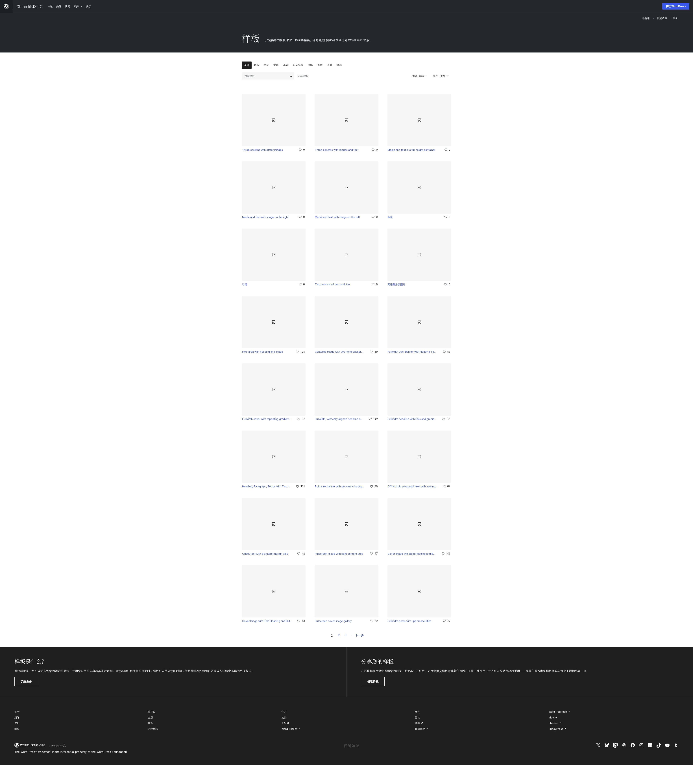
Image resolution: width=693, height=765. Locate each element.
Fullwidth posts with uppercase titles (409, 620)
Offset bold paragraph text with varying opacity (412, 486)
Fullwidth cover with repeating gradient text (267, 418)
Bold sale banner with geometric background (340, 486)
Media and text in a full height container (411, 149)
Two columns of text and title (332, 284)
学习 (284, 711)
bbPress (555, 723)
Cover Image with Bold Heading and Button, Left (412, 553)
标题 (390, 217)
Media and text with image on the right (265, 217)
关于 (16, 711)
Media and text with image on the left (337, 217)
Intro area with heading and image (262, 351)
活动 (417, 717)
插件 (150, 723)
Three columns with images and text (336, 149)
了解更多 (27, 682)
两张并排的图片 (396, 284)
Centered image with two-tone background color (340, 351)
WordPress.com (559, 711)
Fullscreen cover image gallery (333, 620)
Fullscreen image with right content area (339, 553)
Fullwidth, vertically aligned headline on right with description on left (339, 418)
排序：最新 (439, 75)
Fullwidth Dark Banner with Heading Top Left (412, 351)
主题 (150, 717)
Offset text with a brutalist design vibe (265, 553)
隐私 (16, 728)
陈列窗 (152, 711)
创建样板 (373, 681)
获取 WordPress (676, 6)
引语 (244, 284)
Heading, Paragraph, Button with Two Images (266, 486)
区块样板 (153, 728)
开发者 (285, 723)
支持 (284, 717)
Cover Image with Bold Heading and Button (267, 620)
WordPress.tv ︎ (291, 728)
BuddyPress (557, 728)
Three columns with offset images (262, 149)
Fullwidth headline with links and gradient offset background (412, 418)
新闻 (16, 717)
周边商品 (421, 728)
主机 (16, 723)
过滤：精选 (418, 75)
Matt (553, 717)
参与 (417, 711)
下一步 (359, 635)
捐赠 (419, 723)
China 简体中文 (57, 745)
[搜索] (290, 76)
